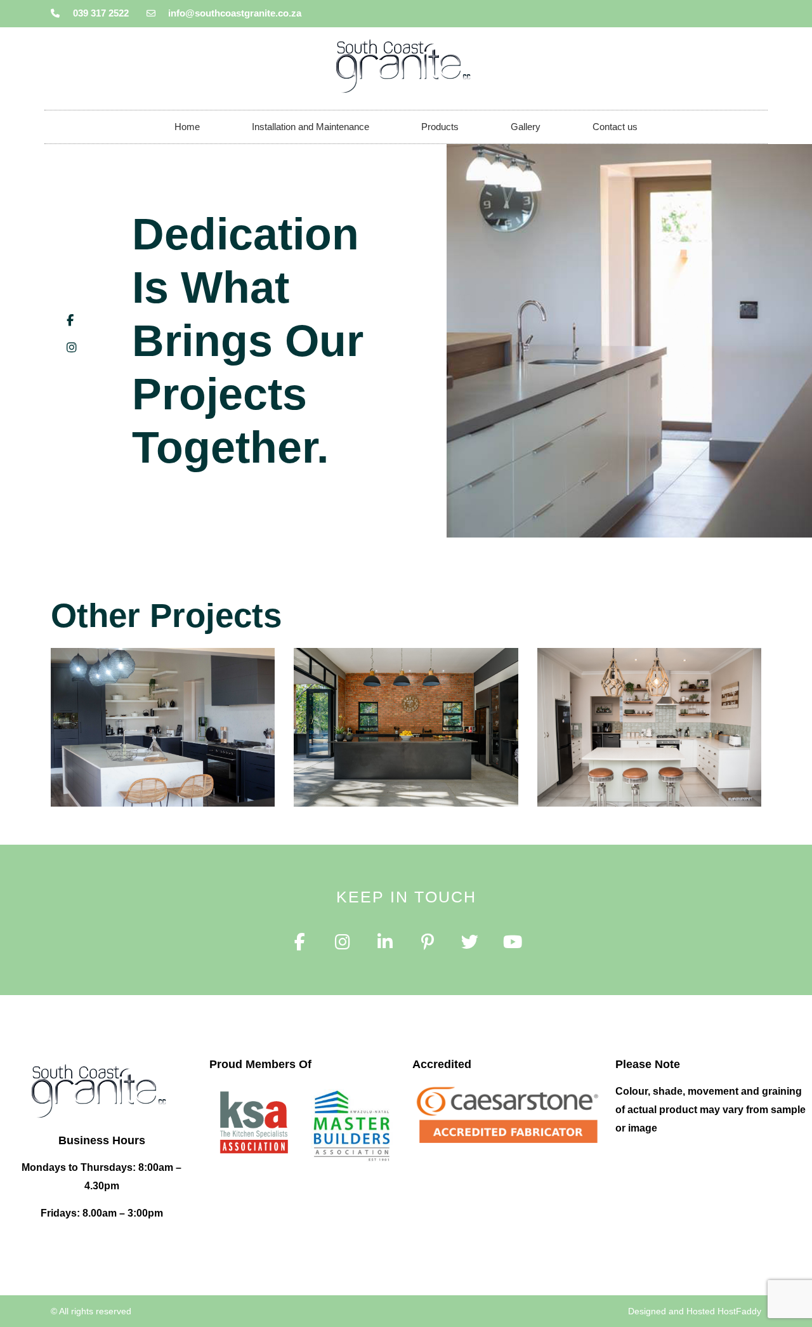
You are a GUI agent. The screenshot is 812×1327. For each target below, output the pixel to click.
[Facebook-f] (299, 942)
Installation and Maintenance (310, 126)
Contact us (615, 126)
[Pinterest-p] (427, 942)
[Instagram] (342, 942)
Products (440, 126)
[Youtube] (512, 942)
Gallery (525, 126)
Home (187, 126)
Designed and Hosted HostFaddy (694, 1311)
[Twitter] (469, 942)
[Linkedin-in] (384, 942)
